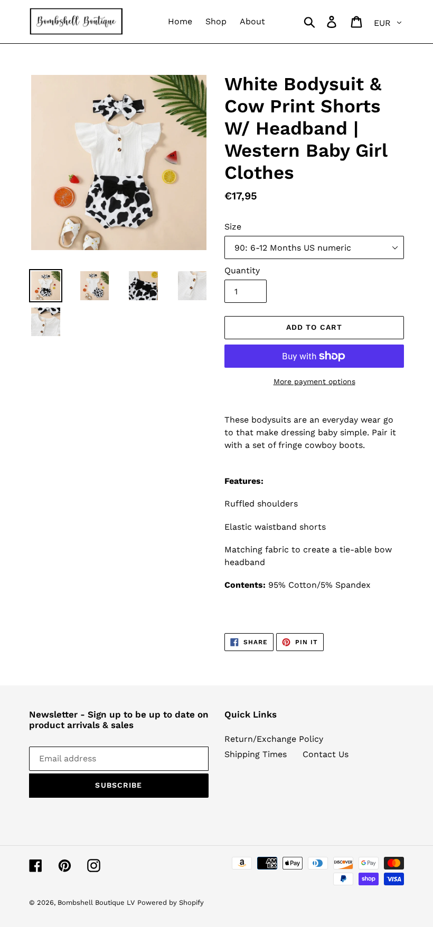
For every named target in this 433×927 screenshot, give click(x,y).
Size (232, 227)
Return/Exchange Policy (273, 739)
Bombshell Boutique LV (96, 902)
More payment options (314, 381)
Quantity (242, 270)
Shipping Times (255, 754)
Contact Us (326, 754)
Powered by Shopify (170, 902)
